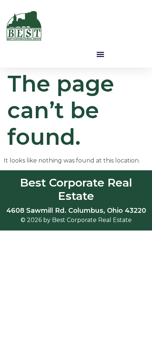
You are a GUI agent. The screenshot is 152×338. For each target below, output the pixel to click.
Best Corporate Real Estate (76, 189)
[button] (100, 54)
